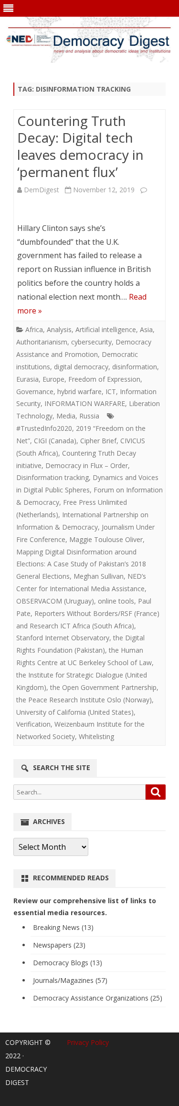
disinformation (134, 366)
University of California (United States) (75, 712)
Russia (89, 415)
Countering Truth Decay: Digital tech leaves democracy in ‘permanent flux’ (80, 146)
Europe (53, 379)
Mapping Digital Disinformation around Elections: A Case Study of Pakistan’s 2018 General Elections (81, 564)
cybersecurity (91, 341)
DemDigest (41, 189)
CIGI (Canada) (55, 440)
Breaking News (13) (63, 927)
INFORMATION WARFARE (84, 403)
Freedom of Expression (104, 379)
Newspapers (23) (59, 944)
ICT (110, 391)
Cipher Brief (98, 440)
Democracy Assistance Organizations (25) (97, 997)
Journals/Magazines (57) (70, 980)
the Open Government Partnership (103, 687)
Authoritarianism (41, 341)
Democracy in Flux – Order (86, 465)
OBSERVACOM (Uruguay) (55, 600)
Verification (33, 724)
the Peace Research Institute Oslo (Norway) (84, 699)
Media (65, 415)
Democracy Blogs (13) (67, 962)
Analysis (59, 329)
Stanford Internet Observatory (62, 637)
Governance (34, 391)
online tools (116, 600)
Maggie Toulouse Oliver (106, 539)
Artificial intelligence (105, 329)
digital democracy (81, 366)
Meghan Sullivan (99, 576)
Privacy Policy (88, 1042)
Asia (146, 329)
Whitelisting (96, 736)
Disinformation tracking (52, 477)
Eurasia (27, 379)
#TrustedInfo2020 (44, 428)
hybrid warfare (79, 391)
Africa (34, 329)
